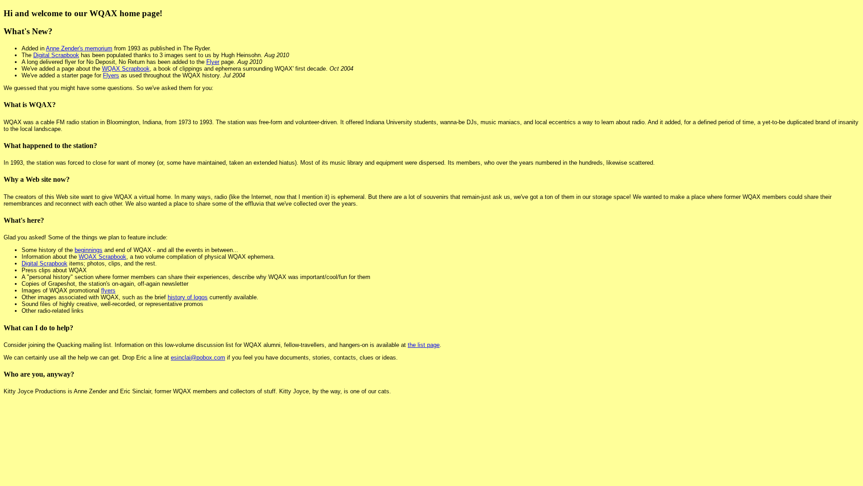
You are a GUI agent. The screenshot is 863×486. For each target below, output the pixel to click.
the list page (424, 345)
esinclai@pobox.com (198, 357)
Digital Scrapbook (56, 55)
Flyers (111, 75)
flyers (108, 290)
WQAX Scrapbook (126, 68)
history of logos (188, 297)
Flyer (212, 61)
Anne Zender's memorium (79, 48)
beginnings (88, 250)
